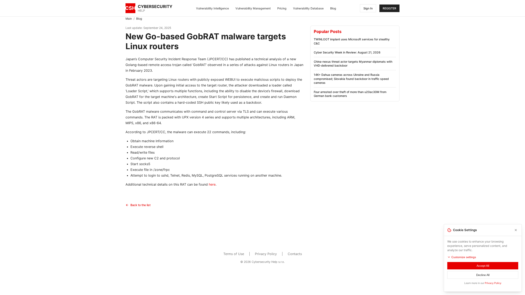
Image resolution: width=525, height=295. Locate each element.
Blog (333, 8)
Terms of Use (233, 254)
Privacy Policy (266, 254)
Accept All (483, 265)
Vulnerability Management (253, 8)
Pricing (281, 8)
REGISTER (389, 8)
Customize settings (463, 257)
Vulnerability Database (308, 8)
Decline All (483, 275)
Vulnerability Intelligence (212, 8)
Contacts (295, 254)
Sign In (368, 8)
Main (129, 18)
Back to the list (140, 205)
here (212, 184)
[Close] (515, 230)
